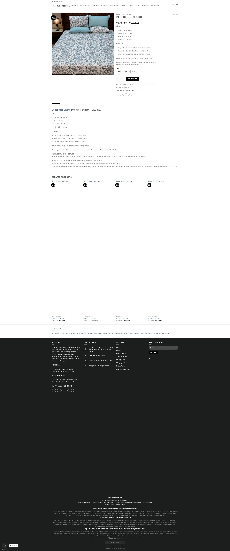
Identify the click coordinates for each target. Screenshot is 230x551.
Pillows (96, 5)
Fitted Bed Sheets (66, 333)
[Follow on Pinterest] (177, 1)
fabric (127, 166)
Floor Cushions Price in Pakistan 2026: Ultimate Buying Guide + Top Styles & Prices (101, 349)
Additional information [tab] (69, 105)
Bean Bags (165, 333)
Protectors (155, 5)
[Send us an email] (62, 390)
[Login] (173, 5)
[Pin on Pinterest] (127, 94)
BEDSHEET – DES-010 (90, 318)
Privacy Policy (120, 359)
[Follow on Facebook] (172, 1)
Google (115, 500)
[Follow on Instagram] (174, 1)
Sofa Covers (114, 5)
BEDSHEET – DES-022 (154, 318)
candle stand (150, 524)
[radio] (120, 71)
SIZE (118, 68)
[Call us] (66, 390)
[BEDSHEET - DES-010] (99, 247)
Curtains (125, 5)
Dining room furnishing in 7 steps (99, 365)
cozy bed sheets (87, 520)
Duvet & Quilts (85, 5)
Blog (117, 347)
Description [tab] (56, 105)
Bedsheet (122, 90)
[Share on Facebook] (118, 94)
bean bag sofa (88, 515)
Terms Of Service (121, 356)
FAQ (123, 546)
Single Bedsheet (129, 90)
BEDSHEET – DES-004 (58, 318)
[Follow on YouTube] (72, 390)
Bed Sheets (55, 333)
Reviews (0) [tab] (82, 105)
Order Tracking (121, 353)
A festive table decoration (97, 355)
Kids (137, 5)
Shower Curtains (133, 333)
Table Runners (156, 333)
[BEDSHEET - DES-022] (163, 247)
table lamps (118, 520)
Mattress (145, 5)
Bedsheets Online (61, 110)
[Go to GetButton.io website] (4, 549)
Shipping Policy (121, 363)
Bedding (75, 5)
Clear (118, 74)
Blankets (106, 333)
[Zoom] (54, 72)
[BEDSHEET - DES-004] (67, 247)
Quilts (112, 333)
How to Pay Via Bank (123, 369)
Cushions (104, 5)
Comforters (76, 333)
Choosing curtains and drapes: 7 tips (100, 360)
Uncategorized (127, 14)
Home (118, 14)
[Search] (168, 6)
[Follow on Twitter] (175, 1)
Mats (132, 5)
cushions (101, 520)
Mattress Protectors (87, 333)
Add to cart (132, 79)
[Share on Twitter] (121, 94)
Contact (118, 350)
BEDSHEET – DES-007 (122, 318)
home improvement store (130, 535)
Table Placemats (145, 333)
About (108, 546)
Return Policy (120, 366)
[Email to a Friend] (124, 94)
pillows (77, 515)
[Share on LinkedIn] (130, 94)
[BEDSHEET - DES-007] (131, 247)
